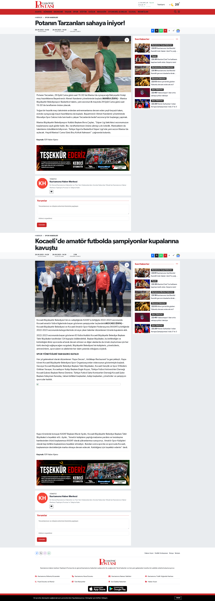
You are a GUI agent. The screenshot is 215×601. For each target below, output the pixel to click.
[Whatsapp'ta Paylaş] (161, 31)
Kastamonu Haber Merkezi (63, 182)
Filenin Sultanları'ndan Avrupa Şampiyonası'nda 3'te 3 (164, 105)
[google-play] (118, 589)
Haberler (38, 17)
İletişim (177, 553)
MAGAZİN (101, 12)
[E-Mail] (51, 192)
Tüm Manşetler (79, 582)
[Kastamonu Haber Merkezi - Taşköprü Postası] (44, 4)
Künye (171, 553)
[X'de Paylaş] (157, 31)
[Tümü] (177, 39)
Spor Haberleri (51, 17)
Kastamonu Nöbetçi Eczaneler (49, 576)
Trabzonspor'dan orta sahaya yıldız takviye (163, 94)
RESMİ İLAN (143, 12)
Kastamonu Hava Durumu (84, 576)
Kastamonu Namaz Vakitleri (121, 576)
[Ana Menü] (178, 12)
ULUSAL (132, 12)
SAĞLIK (91, 12)
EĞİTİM (83, 12)
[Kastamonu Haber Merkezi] (42, 183)
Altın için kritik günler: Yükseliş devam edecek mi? (163, 83)
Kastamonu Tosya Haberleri (162, 45)
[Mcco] (83, 158)
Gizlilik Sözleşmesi (161, 553)
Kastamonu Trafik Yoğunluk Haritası (160, 576)
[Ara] (175, 12)
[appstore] (98, 589)
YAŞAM (68, 12)
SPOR (75, 12)
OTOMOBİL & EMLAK (117, 12)
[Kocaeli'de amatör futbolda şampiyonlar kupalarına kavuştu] (83, 289)
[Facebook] (37, 553)
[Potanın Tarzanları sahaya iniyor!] (83, 64)
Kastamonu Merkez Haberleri (162, 67)
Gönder (42, 225)
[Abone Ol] (178, 30)
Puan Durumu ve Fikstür (46, 582)
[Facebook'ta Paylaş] (152, 31)
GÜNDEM (47, 12)
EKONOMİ (58, 12)
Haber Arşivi (149, 553)
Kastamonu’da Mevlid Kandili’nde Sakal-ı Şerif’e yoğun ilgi (164, 50)
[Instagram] (45, 553)
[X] (41, 553)
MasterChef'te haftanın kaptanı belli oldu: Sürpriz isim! (164, 60)
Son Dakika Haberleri (118, 582)
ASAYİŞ (38, 12)
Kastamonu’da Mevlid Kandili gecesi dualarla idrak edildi (163, 72)
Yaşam (154, 56)
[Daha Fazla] (165, 31)
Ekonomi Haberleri (159, 78)
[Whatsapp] (49, 553)
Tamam (178, 597)
